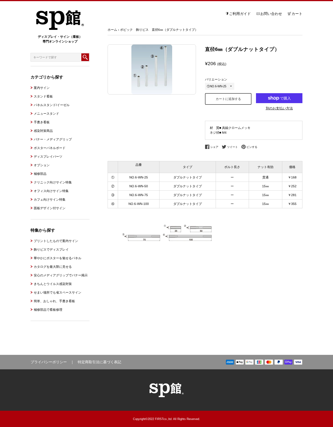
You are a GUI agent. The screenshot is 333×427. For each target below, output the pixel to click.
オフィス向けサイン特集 (51, 191)
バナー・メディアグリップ (53, 139)
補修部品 (40, 174)
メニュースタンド (46, 113)
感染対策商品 (43, 131)
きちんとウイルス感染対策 (53, 284)
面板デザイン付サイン (49, 208)
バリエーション (216, 79)
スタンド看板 (43, 96)
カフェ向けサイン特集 (49, 199)
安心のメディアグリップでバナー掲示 (61, 275)
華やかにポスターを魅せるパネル (57, 258)
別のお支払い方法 (279, 108)
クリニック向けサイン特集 (53, 182)
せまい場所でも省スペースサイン (57, 292)
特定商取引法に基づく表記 (99, 362)
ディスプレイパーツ (48, 156)
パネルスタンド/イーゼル (52, 105)
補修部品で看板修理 (48, 309)
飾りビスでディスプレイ (51, 249)
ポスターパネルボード (49, 148)
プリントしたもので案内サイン (56, 241)
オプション (42, 165)
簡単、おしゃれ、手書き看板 (54, 301)
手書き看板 (42, 122)
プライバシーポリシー (49, 362)
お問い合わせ (271, 14)
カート (297, 14)
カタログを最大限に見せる (53, 266)
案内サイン (42, 88)
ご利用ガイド (240, 14)
